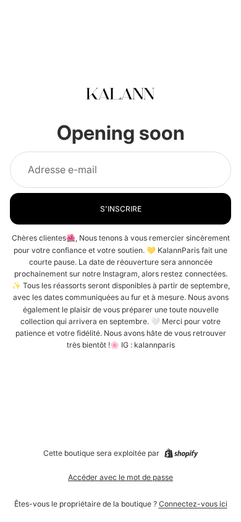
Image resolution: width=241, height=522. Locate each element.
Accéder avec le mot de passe (120, 477)
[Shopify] (181, 453)
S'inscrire (121, 208)
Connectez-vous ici (193, 503)
